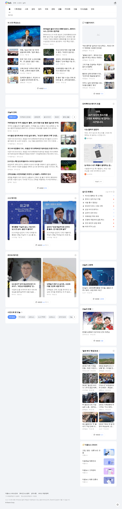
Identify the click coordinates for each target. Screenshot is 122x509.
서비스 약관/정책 (43, 493)
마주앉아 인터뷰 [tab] (25, 117)
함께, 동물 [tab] (66, 117)
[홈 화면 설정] (118, 505)
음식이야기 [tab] (47, 117)
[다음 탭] (74, 117)
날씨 (24, 3)
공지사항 (34, 493)
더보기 (97, 181)
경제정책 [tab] (37, 117)
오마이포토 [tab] (62, 317)
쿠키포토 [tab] (12, 317)
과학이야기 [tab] (12, 117)
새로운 (43, 88)
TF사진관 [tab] (22, 317)
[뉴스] (9, 3)
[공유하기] (115, 3)
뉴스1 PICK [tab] (41, 317)
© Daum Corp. (10, 502)
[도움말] (75, 198)
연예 (14, 3)
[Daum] (6, 3)
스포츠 (19, 3)
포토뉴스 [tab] (31, 317)
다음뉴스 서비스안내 (11, 493)
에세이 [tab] (57, 117)
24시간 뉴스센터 (24, 493)
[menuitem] (9, 9)
